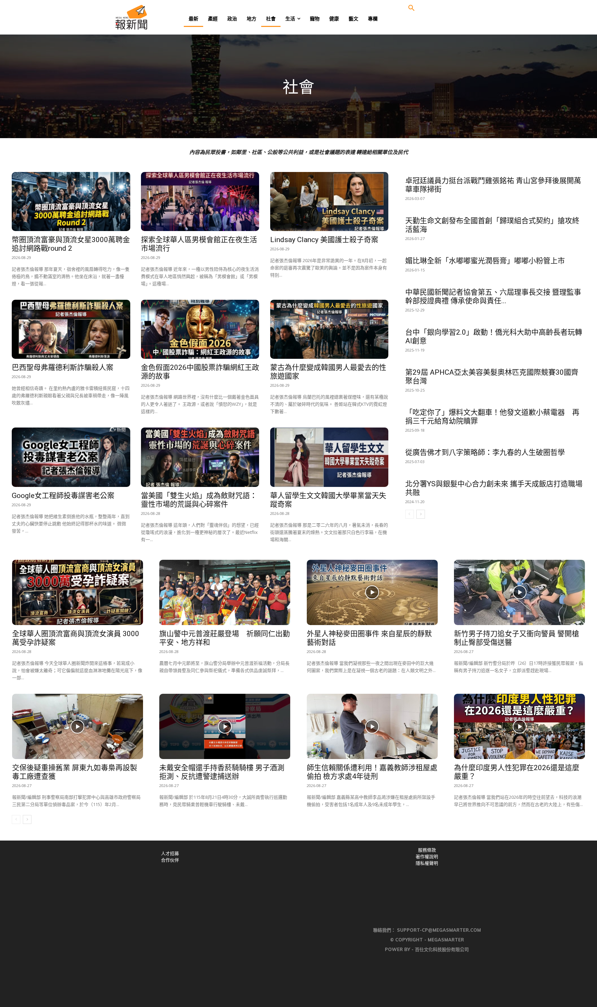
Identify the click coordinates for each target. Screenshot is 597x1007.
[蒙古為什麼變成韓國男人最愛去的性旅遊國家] (329, 329)
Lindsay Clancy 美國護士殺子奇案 (324, 240)
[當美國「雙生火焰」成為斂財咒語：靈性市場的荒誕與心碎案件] (200, 457)
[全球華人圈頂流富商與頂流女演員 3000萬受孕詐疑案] (77, 592)
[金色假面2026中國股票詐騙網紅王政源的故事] (200, 329)
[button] (411, 8)
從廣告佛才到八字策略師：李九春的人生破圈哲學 (485, 452)
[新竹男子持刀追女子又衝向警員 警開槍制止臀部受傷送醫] (519, 592)
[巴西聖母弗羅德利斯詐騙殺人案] (71, 329)
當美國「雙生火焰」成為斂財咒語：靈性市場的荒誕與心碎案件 (199, 499)
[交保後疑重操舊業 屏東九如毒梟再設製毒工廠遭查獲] (77, 726)
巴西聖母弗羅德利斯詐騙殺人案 (62, 367)
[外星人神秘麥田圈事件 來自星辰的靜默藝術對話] (372, 592)
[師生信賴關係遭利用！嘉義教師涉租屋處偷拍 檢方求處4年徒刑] (372, 726)
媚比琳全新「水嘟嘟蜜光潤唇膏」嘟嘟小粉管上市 (485, 261)
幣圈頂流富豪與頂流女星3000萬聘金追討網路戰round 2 (71, 244)
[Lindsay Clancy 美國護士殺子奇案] (329, 201)
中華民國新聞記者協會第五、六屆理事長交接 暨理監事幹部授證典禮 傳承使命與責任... (493, 296)
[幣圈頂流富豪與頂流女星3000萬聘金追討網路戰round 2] (71, 201)
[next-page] (420, 514)
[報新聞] (154, 17)
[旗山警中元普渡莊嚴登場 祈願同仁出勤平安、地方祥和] (224, 592)
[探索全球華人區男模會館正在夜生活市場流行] (200, 201)
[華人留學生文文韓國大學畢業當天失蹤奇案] (329, 457)
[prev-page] (409, 514)
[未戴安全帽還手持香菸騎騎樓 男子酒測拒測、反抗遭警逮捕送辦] (224, 726)
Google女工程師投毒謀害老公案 (63, 495)
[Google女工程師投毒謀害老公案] (71, 457)
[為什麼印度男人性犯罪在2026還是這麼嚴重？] (519, 726)
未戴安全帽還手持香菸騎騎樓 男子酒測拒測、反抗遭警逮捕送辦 (221, 772)
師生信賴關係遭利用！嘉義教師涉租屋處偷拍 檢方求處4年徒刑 (372, 772)
